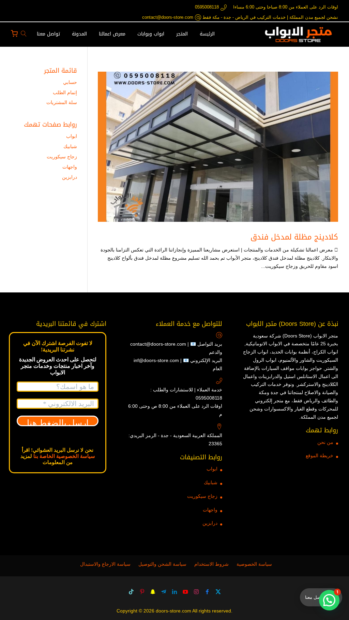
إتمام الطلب (65, 92)
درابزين (69, 177)
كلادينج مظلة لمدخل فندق (294, 237)
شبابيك (70, 146)
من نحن (325, 442)
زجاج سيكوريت (62, 156)
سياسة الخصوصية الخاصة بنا (64, 456)
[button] (329, 600)
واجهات (69, 167)
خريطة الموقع (319, 455)
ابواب (71, 136)
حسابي (70, 82)
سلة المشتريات (61, 102)
